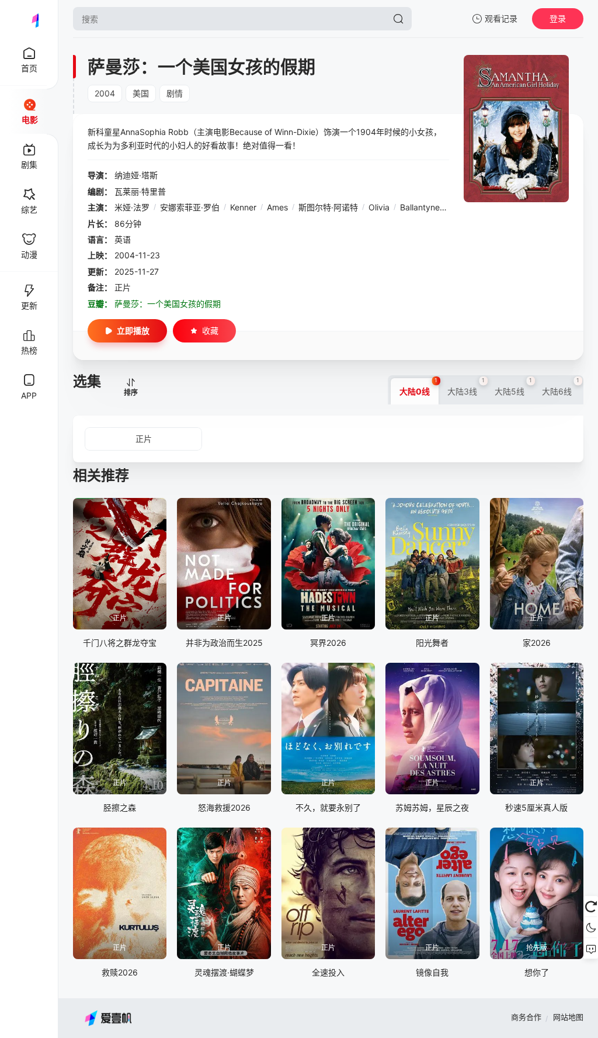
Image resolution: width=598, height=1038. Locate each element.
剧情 (174, 93)
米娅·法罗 (132, 207)
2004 (105, 93)
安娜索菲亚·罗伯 (190, 207)
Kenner (243, 207)
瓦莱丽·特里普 (140, 191)
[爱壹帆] (29, 18)
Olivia (379, 207)
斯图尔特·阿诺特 (328, 207)
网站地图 (568, 1017)
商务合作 (526, 1017)
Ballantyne (420, 207)
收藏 (210, 330)
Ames (277, 207)
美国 (141, 93)
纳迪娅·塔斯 (136, 175)
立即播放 (133, 330)
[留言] (590, 948)
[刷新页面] (590, 906)
